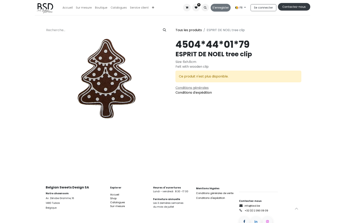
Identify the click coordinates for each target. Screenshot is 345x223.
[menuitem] (67, 7)
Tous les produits (188, 30)
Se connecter (263, 8)
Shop (113, 198)
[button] (205, 7)
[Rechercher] (165, 30)
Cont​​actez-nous (294, 7)
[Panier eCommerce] (187, 7)
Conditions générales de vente (214, 193)
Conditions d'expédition (193, 92)
